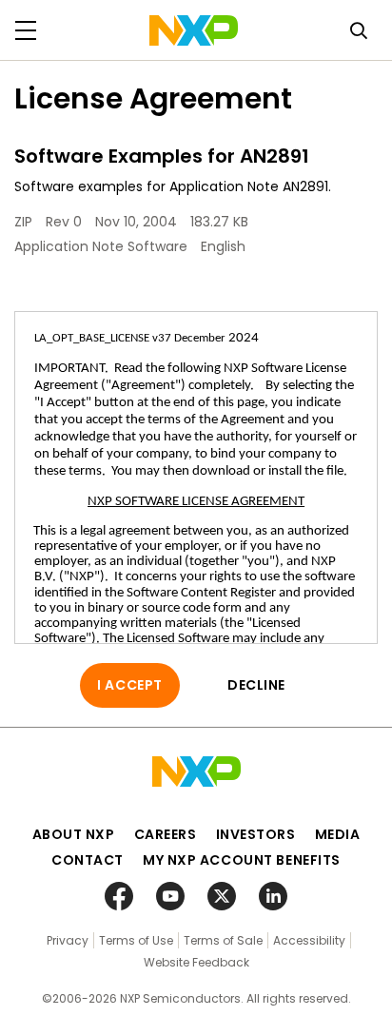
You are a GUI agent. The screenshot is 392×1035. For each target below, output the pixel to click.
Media (338, 834)
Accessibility (309, 940)
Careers (165, 834)
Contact (87, 859)
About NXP (73, 834)
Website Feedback (196, 962)
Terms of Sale (223, 940)
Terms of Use (136, 940)
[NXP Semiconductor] (193, 30)
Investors (256, 834)
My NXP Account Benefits (242, 859)
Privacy (67, 940)
